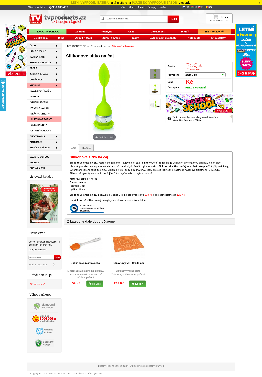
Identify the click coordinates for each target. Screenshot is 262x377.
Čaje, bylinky (38, 125)
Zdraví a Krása (111, 37)
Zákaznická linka (36, 7)
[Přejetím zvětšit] (104, 101)
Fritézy (34, 96)
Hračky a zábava (40, 147)
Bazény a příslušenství (163, 37)
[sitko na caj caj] (155, 89)
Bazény (102, 366)
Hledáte (86, 147)
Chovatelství (218, 37)
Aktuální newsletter (38, 264)
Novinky (34, 162)
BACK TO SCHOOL (48, 31)
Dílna (61, 37)
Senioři (185, 31)
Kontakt (141, 7)
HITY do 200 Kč (214, 31)
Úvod (33, 45)
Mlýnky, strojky (40, 114)
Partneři (160, 366)
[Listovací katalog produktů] (44, 203)
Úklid (131, 31)
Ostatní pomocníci (41, 130)
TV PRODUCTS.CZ (76, 46)
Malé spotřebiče (40, 91)
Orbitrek (134, 366)
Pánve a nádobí (39, 108)
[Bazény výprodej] (246, 50)
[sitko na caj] (155, 74)
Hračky (134, 37)
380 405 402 (60, 7)
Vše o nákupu (128, 7)
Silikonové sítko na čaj (123, 46)
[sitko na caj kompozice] (155, 104)
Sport (33, 68)
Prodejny (152, 7)
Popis (73, 147)
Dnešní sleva (37, 168)
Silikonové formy (41, 119)
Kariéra (162, 7)
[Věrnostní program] (44, 305)
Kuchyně (106, 31)
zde (187, 2)
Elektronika (41, 37)
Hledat (173, 19)
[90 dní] (44, 330)
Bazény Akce (37, 57)
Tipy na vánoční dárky (117, 366)
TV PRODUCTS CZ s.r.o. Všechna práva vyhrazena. (79, 373)
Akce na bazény (147, 366)
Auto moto (194, 37)
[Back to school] (16, 50)
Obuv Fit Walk (83, 37)
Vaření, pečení (39, 102)
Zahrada (80, 31)
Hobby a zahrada (40, 62)
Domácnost (158, 31)
